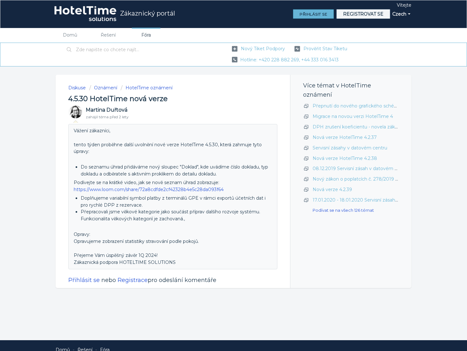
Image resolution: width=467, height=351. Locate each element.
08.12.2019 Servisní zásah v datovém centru (361, 168)
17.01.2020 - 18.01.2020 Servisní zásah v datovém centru (375, 200)
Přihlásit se (84, 280)
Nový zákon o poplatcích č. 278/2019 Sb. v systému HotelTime (382, 179)
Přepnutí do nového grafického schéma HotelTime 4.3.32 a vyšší (384, 106)
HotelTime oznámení (149, 88)
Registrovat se (363, 14)
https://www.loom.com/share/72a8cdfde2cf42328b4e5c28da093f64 (149, 189)
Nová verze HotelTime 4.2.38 (345, 158)
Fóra (146, 35)
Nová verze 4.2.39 (332, 189)
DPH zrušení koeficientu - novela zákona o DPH (366, 127)
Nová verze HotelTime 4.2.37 (345, 137)
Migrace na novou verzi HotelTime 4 (353, 116)
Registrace (133, 280)
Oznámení (105, 88)
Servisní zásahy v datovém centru (350, 148)
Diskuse (77, 88)
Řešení (108, 35)
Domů (70, 35)
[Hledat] (69, 50)
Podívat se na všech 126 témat (343, 210)
